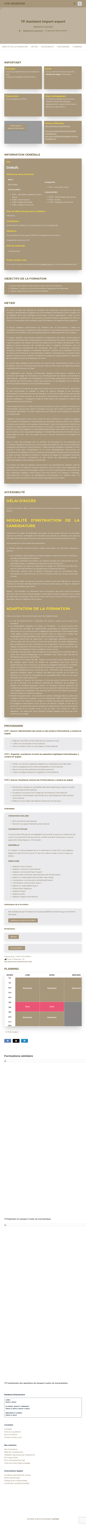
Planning (77, 47)
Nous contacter (10, 1435)
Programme (63, 47)
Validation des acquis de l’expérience (19, 1455)
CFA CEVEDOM (14, 3)
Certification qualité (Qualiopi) (16, 1483)
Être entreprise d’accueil (14, 1460)
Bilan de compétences (13, 1452)
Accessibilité (47, 47)
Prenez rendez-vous (13, 1437)
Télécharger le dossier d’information (16, 127)
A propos (8, 1429)
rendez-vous (45, 264)
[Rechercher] (75, 4)
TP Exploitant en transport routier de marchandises (27, 1219)
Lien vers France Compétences (57, 126)
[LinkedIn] (24, 1041)
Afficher (13, 937)
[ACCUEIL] (19, 31)
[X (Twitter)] (16, 1041)
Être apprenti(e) (11, 1458)
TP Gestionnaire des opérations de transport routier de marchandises (36, 1383)
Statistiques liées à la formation (23, 920)
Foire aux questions (12, 1432)
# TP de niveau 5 (12, 1032)
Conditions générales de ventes (17, 1475)
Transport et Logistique (43, 27)
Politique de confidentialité (15, 1481)
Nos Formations (10, 1449)
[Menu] (80, 4)
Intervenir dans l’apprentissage (17, 1463)
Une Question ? (16, 948)
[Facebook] (7, 1041)
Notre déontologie (12, 1478)
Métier (34, 47)
